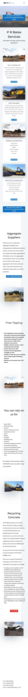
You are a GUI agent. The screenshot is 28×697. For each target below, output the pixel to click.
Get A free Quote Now (14, 276)
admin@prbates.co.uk (14, 687)
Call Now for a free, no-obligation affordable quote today (14, 17)
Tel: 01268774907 (8, 683)
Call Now (14, 611)
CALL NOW (14, 119)
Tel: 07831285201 (8, 681)
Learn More (14, 81)
